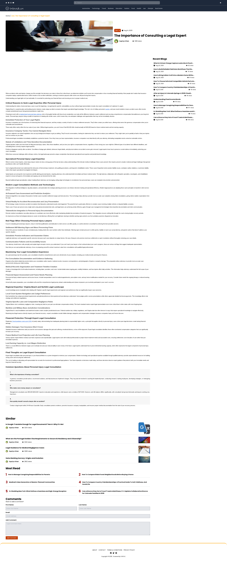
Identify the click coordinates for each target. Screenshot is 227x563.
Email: (8, 512)
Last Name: (83, 505)
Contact (102, 550)
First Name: (10, 505)
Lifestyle (150, 8)
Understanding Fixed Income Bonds (167, 99)
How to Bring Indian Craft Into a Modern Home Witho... (174, 75)
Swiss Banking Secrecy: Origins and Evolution (24, 458)
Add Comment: (11, 520)
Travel (104, 8)
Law (144, 8)
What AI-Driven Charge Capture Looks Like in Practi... (173, 63)
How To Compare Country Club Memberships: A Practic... (175, 87)
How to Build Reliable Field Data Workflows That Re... (173, 69)
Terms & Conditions (114, 550)
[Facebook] (8, 2)
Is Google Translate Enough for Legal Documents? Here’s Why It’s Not (34, 424)
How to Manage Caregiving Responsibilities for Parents (29, 474)
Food (133, 8)
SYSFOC (123, 556)
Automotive (86, 8)
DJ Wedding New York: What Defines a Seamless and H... (174, 111)
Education (119, 8)
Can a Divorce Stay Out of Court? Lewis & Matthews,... (174, 117)
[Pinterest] (116, 553)
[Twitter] (6, 2)
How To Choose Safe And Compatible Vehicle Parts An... (174, 81)
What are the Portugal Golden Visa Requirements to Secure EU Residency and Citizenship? (43, 439)
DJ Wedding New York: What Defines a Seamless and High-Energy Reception (37, 491)
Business (111, 8)
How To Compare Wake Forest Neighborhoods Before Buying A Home (107, 474)
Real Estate (158, 8)
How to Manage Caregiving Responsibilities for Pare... (174, 105)
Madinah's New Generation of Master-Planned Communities (32, 482)
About (94, 550)
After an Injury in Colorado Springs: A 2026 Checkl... (173, 93)
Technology (96, 8)
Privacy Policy (129, 550)
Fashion (126, 8)
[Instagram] (11, 2)
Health (139, 8)
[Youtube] (13, 2)
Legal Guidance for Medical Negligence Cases (25, 448)
